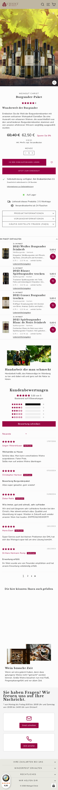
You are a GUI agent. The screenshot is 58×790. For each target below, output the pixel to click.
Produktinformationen (29, 213)
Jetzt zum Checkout (29, 171)
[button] (28, 103)
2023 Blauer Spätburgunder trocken (29, 272)
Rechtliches (28, 774)
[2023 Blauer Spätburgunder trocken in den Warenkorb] (53, 281)
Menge (29, 148)
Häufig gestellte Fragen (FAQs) (29, 224)
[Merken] (52, 162)
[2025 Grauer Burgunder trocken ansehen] (6, 303)
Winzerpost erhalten (28, 768)
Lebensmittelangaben (22, 264)
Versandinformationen (29, 219)
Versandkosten (36, 142)
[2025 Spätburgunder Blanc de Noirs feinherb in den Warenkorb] (53, 330)
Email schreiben (29, 725)
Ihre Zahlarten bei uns (28, 762)
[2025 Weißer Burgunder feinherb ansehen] (6, 254)
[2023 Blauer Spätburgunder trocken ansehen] (6, 278)
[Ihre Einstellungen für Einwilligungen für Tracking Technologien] (53, 785)
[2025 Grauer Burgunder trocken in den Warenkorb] (53, 305)
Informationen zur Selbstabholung (20, 186)
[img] (8, 441)
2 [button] (27, 576)
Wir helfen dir (28, 780)
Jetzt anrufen (29, 746)
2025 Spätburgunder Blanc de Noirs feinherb (29, 321)
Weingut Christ (29, 93)
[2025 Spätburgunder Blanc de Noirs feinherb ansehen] (6, 327)
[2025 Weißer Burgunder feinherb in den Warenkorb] (53, 257)
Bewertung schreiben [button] (29, 423)
